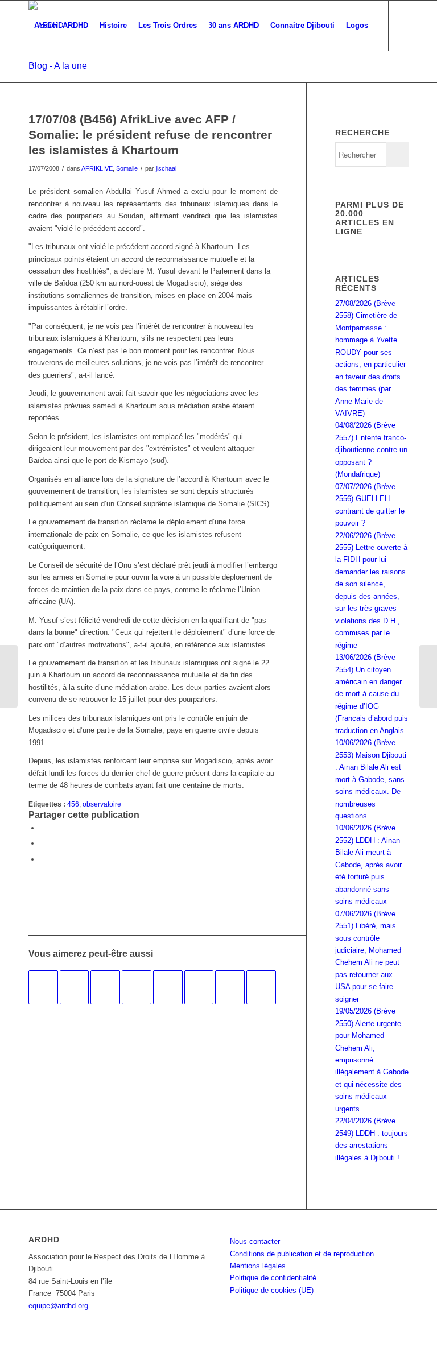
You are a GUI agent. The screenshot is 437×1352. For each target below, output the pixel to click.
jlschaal (166, 168)
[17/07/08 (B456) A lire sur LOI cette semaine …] (9, 676)
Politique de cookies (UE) (272, 1290)
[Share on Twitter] (43, 859)
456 (73, 804)
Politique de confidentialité (273, 1278)
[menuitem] (61, 26)
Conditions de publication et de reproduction (302, 1254)
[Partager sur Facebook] (43, 828)
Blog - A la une (57, 66)
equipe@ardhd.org (58, 1305)
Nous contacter (255, 1241)
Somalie (127, 168)
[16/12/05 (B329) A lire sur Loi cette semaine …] (230, 987)
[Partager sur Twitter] (43, 843)
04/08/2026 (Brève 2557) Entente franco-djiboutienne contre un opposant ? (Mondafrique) (371, 449)
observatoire (102, 804)
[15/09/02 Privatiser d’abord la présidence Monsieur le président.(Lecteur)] (136, 987)
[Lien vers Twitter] (48, 75)
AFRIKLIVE (97, 168)
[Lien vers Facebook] (31, 75)
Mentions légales (258, 1266)
